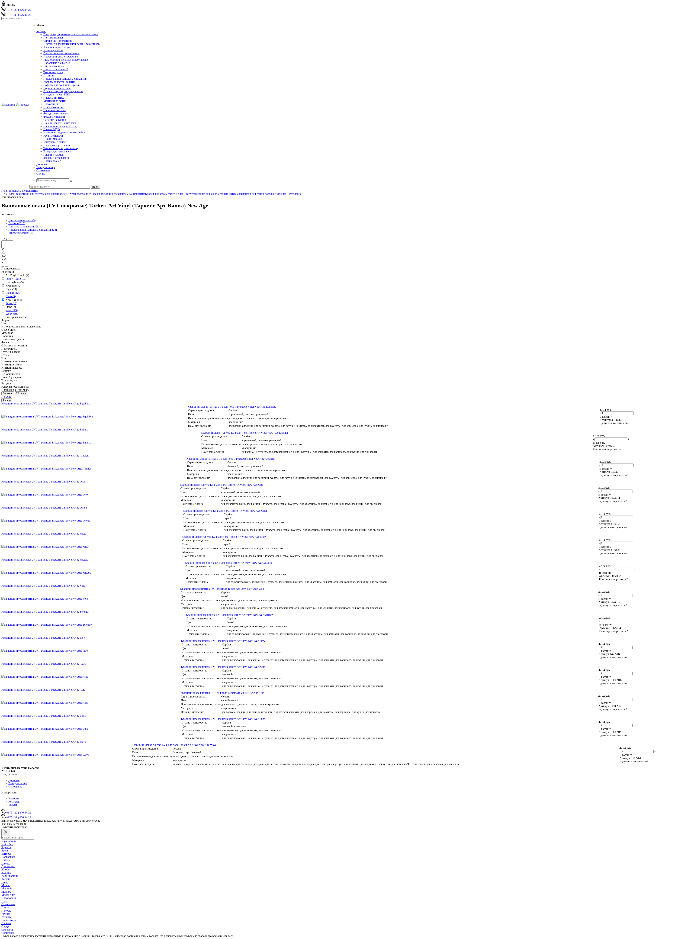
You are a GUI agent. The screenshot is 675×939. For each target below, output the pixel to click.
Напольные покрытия (56, 62)
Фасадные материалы (56, 113)
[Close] (5, 832)
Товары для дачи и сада (57, 151)
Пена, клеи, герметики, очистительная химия (70, 34)
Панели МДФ (51, 129)
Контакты (14, 801)
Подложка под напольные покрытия (65, 78)
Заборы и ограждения (56, 157)
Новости (13, 798)
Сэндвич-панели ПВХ (56, 94)
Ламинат (48, 75)
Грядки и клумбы (53, 154)
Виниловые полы (54, 66)
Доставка (14, 780)
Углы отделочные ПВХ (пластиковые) (66, 59)
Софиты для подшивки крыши (61, 84)
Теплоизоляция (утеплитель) (60, 148)
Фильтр (7, 400)
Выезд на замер (17, 783)
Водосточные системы (56, 88)
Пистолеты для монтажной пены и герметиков (71, 43)
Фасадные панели (54, 116)
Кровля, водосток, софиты (59, 81)
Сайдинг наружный (55, 119)
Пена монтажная (53, 37)
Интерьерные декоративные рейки (64, 132)
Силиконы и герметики (57, 40)
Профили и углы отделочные (60, 56)
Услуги (12, 804)
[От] (2, 266)
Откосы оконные (53, 107)
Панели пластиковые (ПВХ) (60, 126)
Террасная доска (53, 72)
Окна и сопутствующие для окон (63, 91)
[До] (6, 266)
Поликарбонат (52, 160)
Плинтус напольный (55, 69)
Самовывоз (15, 786)
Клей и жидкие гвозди (56, 47)
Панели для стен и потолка (59, 122)
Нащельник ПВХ (53, 97)
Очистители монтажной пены (61, 53)
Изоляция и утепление (56, 145)
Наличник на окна (54, 110)
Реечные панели (53, 135)
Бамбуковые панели (55, 141)
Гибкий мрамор (52, 138)
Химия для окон (53, 50)
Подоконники (51, 103)
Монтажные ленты (54, 100)
